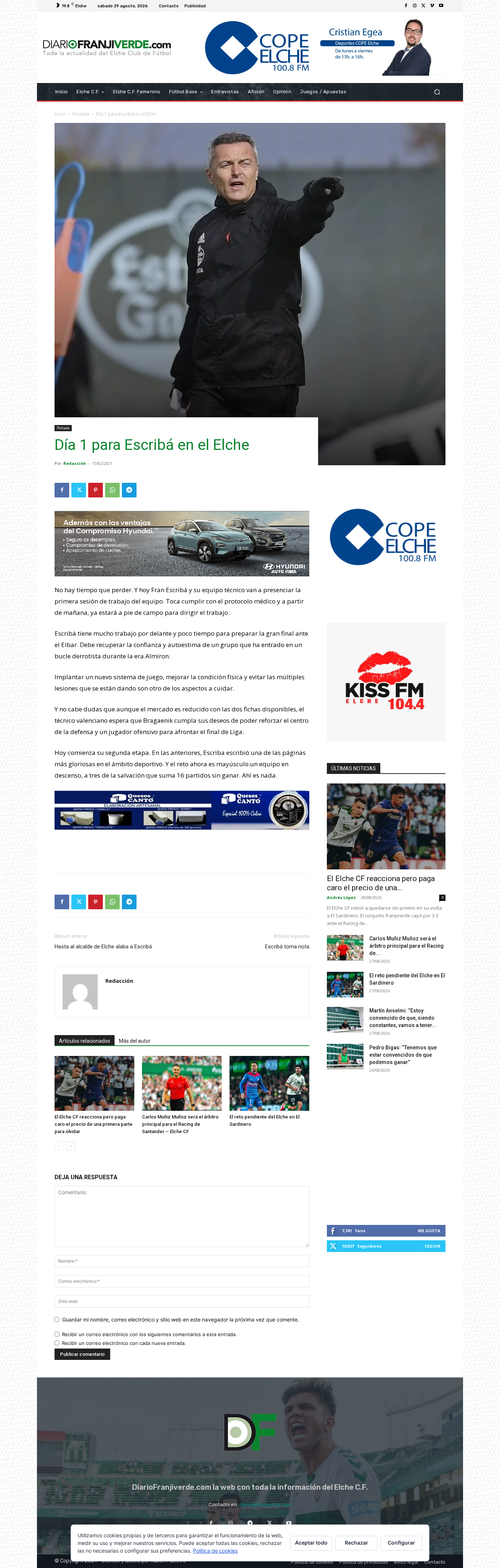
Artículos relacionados (84, 1041)
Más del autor (134, 1041)
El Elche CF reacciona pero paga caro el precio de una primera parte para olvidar (94, 1124)
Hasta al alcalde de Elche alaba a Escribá (103, 946)
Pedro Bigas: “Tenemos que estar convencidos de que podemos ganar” (403, 1055)
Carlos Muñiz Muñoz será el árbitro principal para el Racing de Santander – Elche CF (180, 1124)
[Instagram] (414, 5)
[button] (436, 92)
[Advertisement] (182, 849)
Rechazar (356, 1542)
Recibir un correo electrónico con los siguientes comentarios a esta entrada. (149, 1334)
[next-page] (70, 1146)
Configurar (401, 1542)
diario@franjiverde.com (265, 1504)
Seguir (432, 1246)
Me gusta (429, 1230)
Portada (80, 114)
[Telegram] (129, 490)
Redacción (74, 463)
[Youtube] (441, 5)
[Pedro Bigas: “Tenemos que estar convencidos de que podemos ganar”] (345, 1056)
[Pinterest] (95, 490)
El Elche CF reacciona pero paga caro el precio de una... (381, 883)
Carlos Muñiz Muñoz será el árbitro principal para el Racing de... (406, 946)
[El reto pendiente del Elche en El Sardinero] (269, 1083)
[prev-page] (59, 1146)
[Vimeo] (432, 5)
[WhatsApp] (112, 490)
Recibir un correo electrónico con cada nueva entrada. (124, 1343)
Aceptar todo (311, 1542)
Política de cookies (215, 1551)
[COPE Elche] (311, 47)
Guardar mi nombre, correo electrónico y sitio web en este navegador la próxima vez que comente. (180, 1319)
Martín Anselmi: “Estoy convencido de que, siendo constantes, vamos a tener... (402, 1018)
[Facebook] (406, 5)
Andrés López (341, 897)
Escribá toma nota (287, 946)
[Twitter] (423, 5)
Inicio (60, 114)
